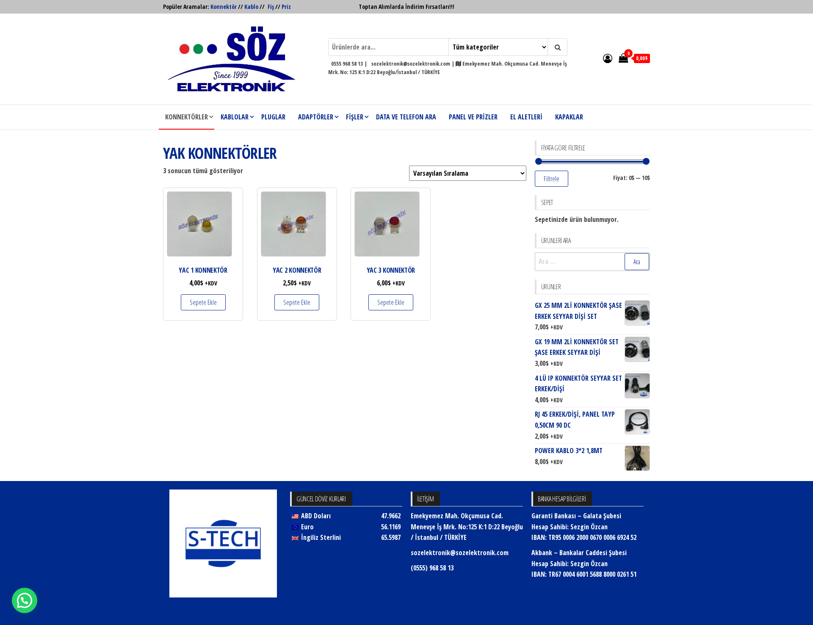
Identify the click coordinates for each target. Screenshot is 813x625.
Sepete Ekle (203, 302)
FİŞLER (354, 117)
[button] (24, 600)
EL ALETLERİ (526, 117)
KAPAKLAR (569, 117)
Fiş (271, 7)
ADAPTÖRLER (315, 117)
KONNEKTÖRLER (186, 117)
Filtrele (551, 178)
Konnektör (223, 7)
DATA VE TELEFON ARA (406, 117)
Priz (286, 7)
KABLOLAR (235, 117)
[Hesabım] (607, 58)
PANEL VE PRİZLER (473, 117)
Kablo (251, 7)
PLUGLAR (273, 117)
